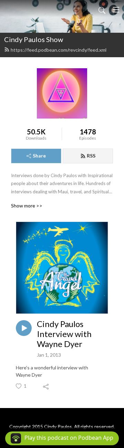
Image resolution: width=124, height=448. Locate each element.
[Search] (102, 10)
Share (39, 156)
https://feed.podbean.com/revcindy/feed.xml (58, 50)
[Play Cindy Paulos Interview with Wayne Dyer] (24, 328)
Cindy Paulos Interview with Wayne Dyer (64, 334)
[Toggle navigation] (116, 9)
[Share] (46, 386)
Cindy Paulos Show (33, 39)
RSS (91, 156)
